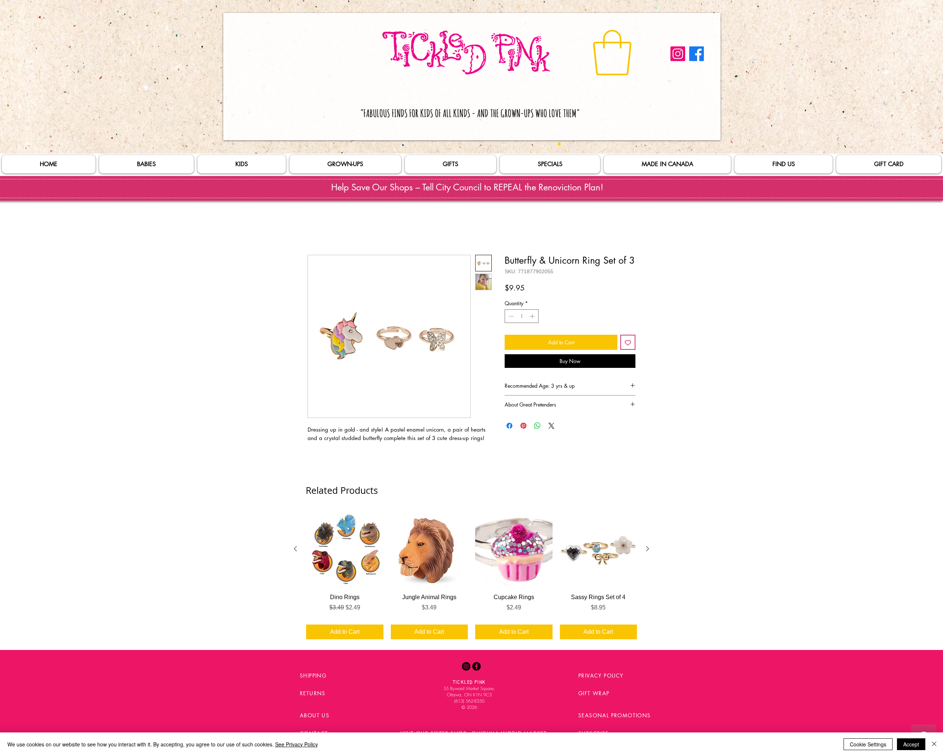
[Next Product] (647, 550)
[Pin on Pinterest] (523, 427)
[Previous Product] (295, 550)
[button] (612, 52)
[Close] (934, 744)
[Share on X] (551, 427)
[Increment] (532, 317)
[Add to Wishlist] (627, 343)
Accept (911, 744)
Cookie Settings (868, 744)
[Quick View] (344, 550)
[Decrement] (510, 317)
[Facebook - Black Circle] (476, 668)
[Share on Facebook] (509, 427)
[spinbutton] (521, 317)
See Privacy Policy (296, 744)
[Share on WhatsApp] (537, 427)
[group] (471, 576)
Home (315, 229)
